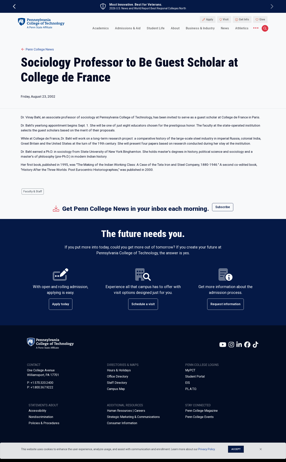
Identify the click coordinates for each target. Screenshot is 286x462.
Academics (100, 28)
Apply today (60, 304)
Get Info (244, 19)
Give (262, 19)
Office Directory (117, 376)
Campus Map (116, 389)
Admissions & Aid (127, 28)
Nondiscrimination (41, 417)
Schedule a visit (143, 304)
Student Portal (195, 376)
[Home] (41, 23)
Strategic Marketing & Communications (133, 417)
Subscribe (222, 207)
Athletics (241, 28)
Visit (226, 19)
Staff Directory (117, 383)
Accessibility (37, 410)
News (225, 28)
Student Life (156, 28)
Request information (225, 304)
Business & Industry (200, 28)
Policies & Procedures (44, 423)
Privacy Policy (206, 449)
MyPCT (190, 370)
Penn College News (40, 49)
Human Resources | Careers (126, 410)
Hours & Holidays (119, 370)
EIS (187, 383)
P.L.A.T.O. (191, 389)
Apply (209, 19)
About (175, 28)
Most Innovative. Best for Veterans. (135, 4)
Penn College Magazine (201, 410)
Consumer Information (122, 423)
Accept (235, 449)
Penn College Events (199, 417)
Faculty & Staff (32, 191)
